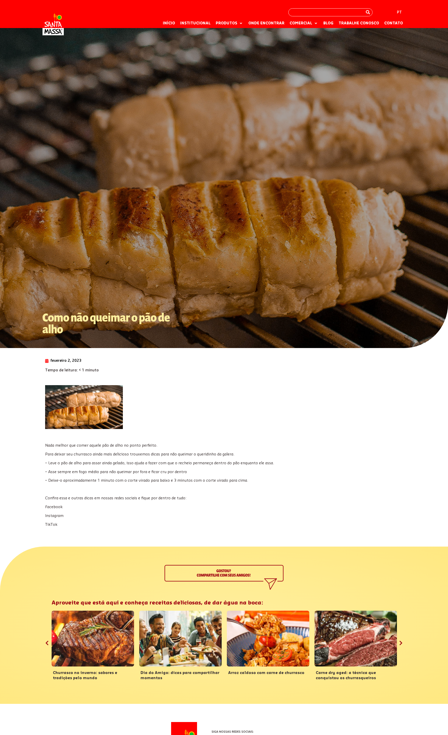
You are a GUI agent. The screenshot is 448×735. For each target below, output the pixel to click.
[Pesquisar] (367, 12)
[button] (229, 23)
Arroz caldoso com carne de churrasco (266, 673)
